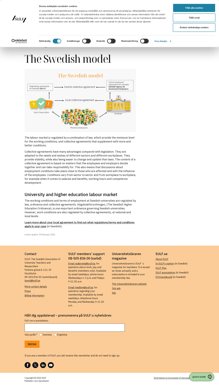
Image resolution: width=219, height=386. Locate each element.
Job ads (116, 288)
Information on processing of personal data (174, 378)
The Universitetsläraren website (129, 283)
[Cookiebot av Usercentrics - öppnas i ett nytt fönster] (19, 41)
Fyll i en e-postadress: (37, 320)
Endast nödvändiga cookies (194, 27)
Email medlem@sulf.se (80, 287)
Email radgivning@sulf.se (81, 263)
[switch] (86, 41)
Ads (114, 292)
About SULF (162, 259)
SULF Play (161, 268)
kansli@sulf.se (32, 280)
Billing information (34, 295)
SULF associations (165, 272)
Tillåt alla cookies (194, 8)
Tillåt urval (194, 17)
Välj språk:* (31, 334)
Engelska (62, 334)
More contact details (36, 286)
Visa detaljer (160, 41)
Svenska (47, 334)
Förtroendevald (164, 277)
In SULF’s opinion (165, 263)
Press (28, 291)
